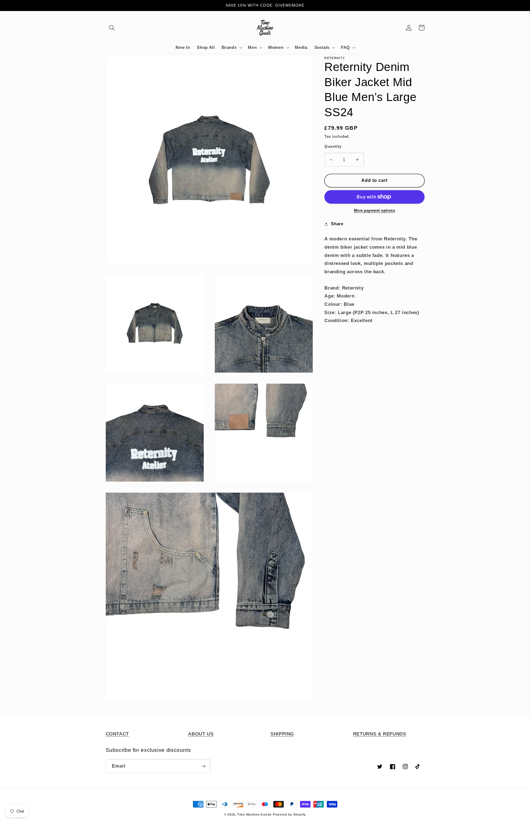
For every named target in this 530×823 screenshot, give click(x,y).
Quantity (332, 146)
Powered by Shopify (289, 814)
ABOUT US (200, 734)
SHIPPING (282, 734)
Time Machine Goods (254, 814)
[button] (112, 27)
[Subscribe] (203, 766)
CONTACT (117, 734)
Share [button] (337, 224)
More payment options (374, 211)
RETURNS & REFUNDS (379, 734)
